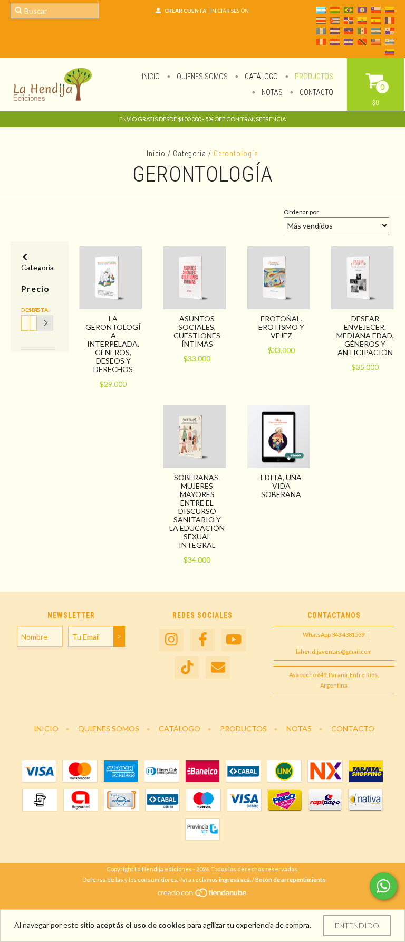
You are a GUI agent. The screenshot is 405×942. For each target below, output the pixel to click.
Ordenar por (301, 212)
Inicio (151, 76)
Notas (271, 92)
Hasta (32, 310)
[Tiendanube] (203, 895)
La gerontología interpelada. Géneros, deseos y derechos (113, 344)
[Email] (218, 667)
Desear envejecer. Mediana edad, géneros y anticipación (365, 335)
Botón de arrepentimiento (290, 879)
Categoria (189, 153)
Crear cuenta (185, 10)
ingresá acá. (235, 879)
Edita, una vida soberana (281, 486)
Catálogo (260, 76)
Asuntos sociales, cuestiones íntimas (196, 331)
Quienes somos (201, 76)
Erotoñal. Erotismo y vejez (281, 327)
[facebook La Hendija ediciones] (202, 640)
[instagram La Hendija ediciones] (171, 640)
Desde (23, 310)
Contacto (315, 92)
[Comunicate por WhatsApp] (383, 886)
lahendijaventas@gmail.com (334, 651)
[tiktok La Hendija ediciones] (187, 667)
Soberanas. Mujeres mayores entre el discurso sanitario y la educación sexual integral (197, 511)
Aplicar (45, 323)
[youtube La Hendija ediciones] (233, 640)
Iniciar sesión (229, 10)
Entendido (357, 925)
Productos (313, 76)
